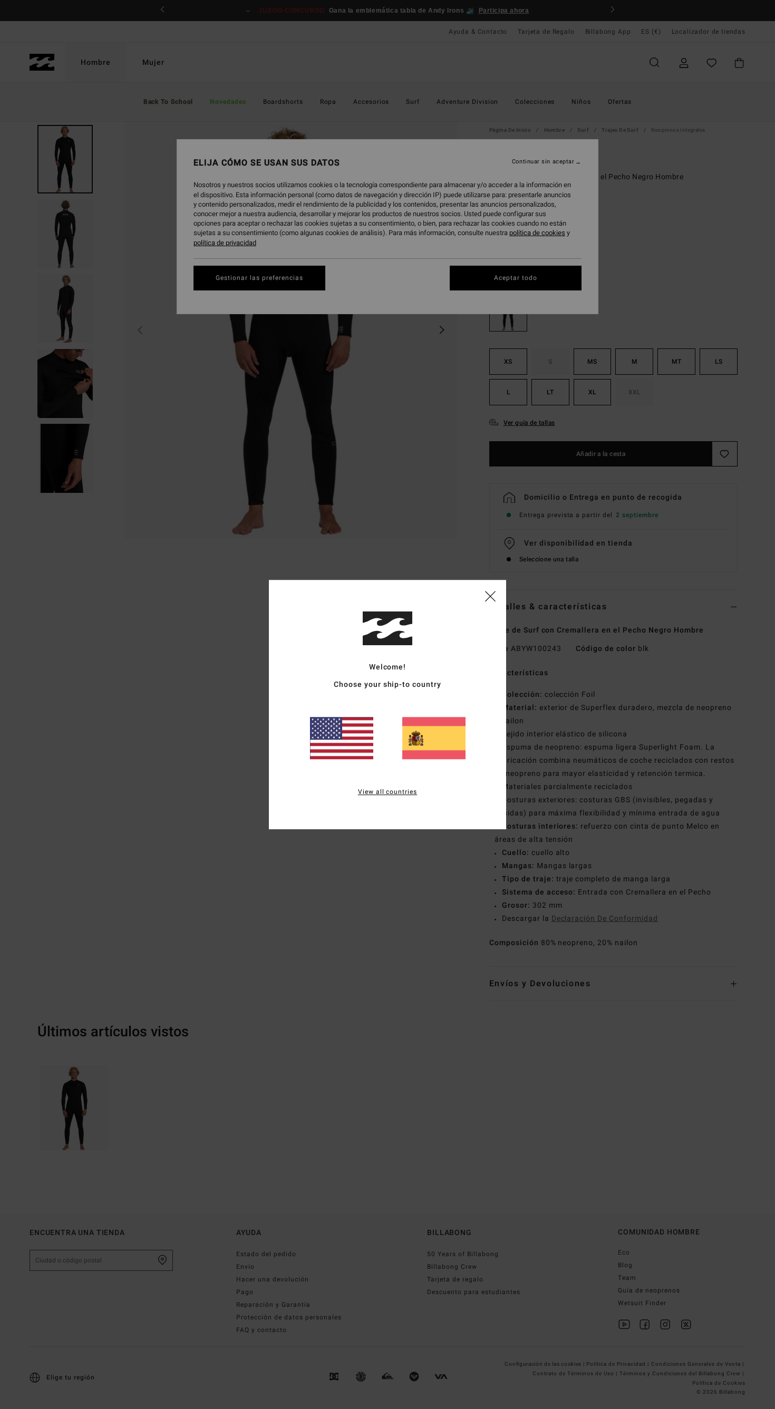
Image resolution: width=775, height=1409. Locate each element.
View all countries (388, 791)
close (490, 595)
